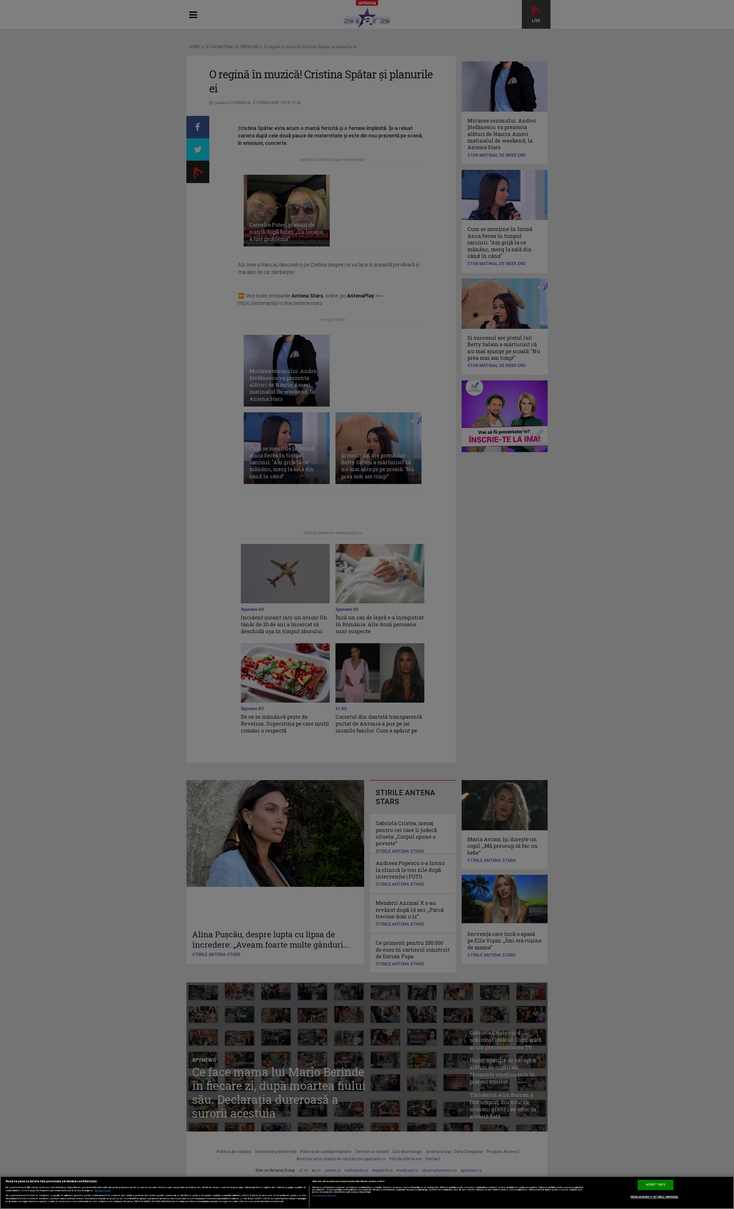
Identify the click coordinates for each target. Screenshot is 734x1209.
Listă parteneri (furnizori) (324, 1196)
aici (241, 1198)
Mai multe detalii (103, 1190)
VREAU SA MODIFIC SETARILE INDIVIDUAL (654, 1197)
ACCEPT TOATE (655, 1184)
